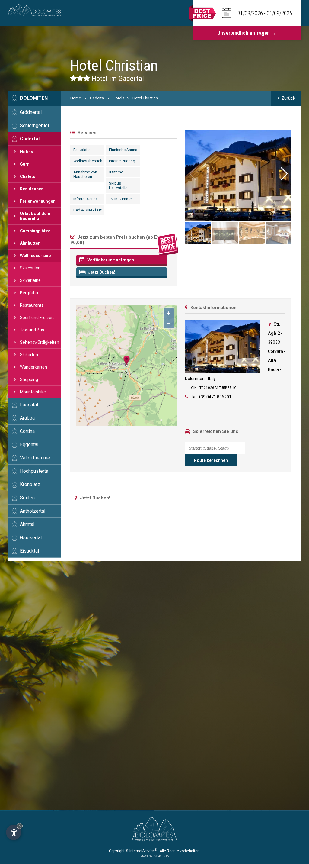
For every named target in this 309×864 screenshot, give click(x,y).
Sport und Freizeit (37, 317)
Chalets (27, 176)
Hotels (26, 151)
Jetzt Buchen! (101, 272)
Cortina (27, 431)
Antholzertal (32, 511)
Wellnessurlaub (35, 255)
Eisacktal (29, 551)
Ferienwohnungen (38, 201)
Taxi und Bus (32, 329)
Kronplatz (30, 484)
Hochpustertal (34, 471)
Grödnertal (31, 112)
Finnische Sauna (123, 149)
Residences (31, 188)
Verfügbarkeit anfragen (110, 259)
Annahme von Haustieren (85, 174)
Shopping (29, 379)
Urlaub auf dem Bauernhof (35, 216)
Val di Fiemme (35, 458)
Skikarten (29, 354)
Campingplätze (35, 230)
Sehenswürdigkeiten (39, 342)
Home (75, 98)
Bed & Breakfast (87, 210)
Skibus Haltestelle (118, 185)
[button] (283, 173)
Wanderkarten (33, 367)
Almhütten (30, 243)
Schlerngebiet (34, 125)
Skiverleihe (30, 280)
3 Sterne (116, 172)
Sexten (27, 498)
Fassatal (29, 405)
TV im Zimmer (121, 199)
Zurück (288, 98)
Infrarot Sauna (85, 199)
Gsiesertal (31, 537)
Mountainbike (33, 391)
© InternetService (141, 851)
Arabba (27, 418)
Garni (25, 164)
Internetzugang (122, 161)
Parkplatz (81, 149)
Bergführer (30, 292)
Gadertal (30, 139)
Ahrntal (27, 524)
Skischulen (30, 268)
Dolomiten (34, 98)
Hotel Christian (145, 98)
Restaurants (31, 305)
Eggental (29, 444)
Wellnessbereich (87, 161)
